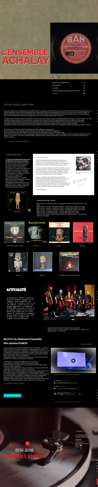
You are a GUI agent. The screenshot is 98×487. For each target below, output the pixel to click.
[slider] (81, 383)
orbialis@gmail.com (82, 437)
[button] (12, 395)
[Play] (72, 54)
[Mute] (78, 383)
